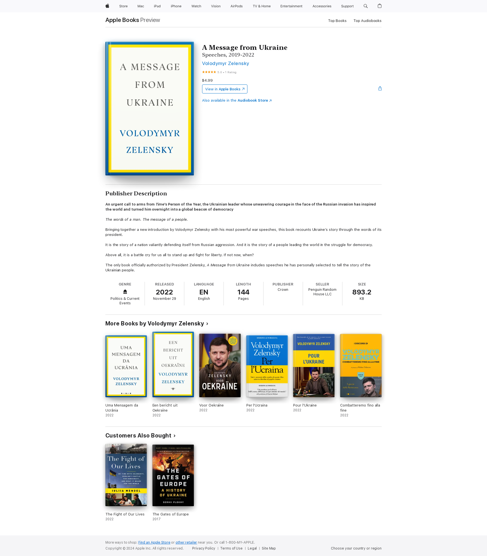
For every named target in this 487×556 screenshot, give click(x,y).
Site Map (269, 548)
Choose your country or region (356, 548)
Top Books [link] (337, 21)
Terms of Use (231, 548)
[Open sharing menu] (380, 89)
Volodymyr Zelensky (225, 63)
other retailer (186, 542)
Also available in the (235, 100)
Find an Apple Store (154, 542)
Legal (252, 548)
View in (222, 89)
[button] (365, 6)
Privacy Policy (203, 548)
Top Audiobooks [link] (367, 21)
